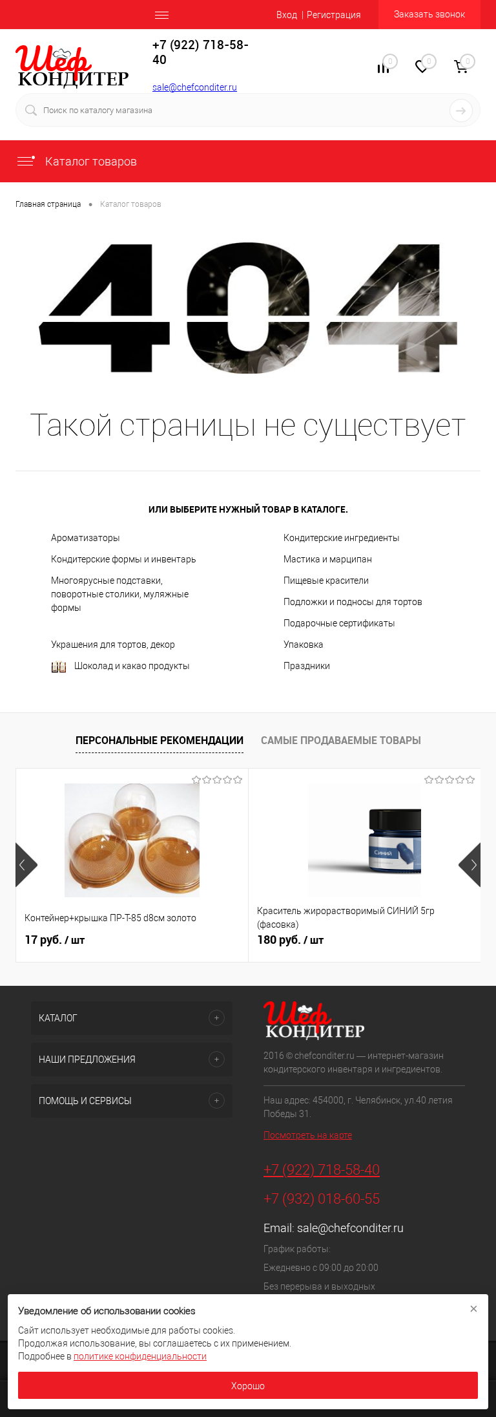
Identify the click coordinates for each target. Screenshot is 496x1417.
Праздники (307, 666)
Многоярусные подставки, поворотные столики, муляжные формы (120, 594)
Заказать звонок (429, 14)
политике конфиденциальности (140, 1356)
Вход (286, 15)
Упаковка (304, 644)
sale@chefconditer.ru (194, 87)
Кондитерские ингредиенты (342, 538)
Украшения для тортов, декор (113, 644)
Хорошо (248, 1386)
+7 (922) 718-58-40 (322, 1170)
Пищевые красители (326, 580)
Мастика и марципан (328, 559)
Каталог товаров (90, 161)
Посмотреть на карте (308, 1135)
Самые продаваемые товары (341, 740)
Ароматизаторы (85, 538)
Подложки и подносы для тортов (353, 602)
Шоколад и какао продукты (132, 666)
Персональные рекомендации (159, 740)
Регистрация (334, 15)
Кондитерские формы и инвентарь (123, 559)
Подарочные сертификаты (339, 623)
